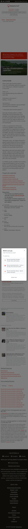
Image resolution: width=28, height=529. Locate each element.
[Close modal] (24, 250)
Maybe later (14, 277)
